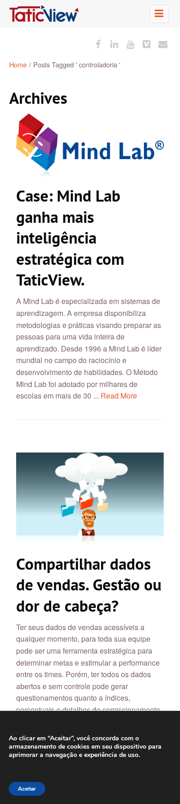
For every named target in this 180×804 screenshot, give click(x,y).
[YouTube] (130, 43)
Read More (119, 395)
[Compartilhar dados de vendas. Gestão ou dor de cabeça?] (90, 499)
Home (18, 64)
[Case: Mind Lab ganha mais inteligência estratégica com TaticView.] (90, 145)
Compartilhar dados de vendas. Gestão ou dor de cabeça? (89, 584)
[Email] (163, 43)
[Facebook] (98, 43)
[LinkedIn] (114, 43)
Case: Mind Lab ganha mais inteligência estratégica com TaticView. (70, 237)
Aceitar (27, 788)
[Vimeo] (146, 43)
